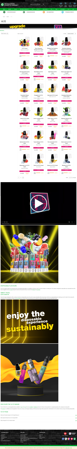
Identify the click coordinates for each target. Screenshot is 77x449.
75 (27, 55)
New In (4, 9)
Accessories (62, 9)
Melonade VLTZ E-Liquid (52, 95)
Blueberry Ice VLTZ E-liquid (66, 166)
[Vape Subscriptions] (44, 12)
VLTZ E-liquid (24, 48)
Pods (32, 9)
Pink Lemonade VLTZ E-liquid (52, 142)
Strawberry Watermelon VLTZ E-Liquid (66, 96)
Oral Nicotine (45, 9)
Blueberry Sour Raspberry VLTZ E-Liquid (52, 49)
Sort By (65, 33)
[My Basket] (74, 4)
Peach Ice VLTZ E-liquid (38, 165)
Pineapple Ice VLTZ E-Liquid (38, 96)
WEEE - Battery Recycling (24, 439)
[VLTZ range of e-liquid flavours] (29, 282)
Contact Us (3, 434)
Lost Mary (38, 289)
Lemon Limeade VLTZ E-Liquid (39, 119)
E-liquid (15, 9)
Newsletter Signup (61, 3)
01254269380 (65, 6)
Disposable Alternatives (24, 9)
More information (65, 435)
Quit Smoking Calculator (5, 440)
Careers (40, 438)
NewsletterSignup (61, 6)
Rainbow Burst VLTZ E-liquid (24, 142)
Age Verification (4, 437)
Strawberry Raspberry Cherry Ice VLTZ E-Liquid (66, 49)
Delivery (2, 436)
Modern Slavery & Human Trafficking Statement (29, 438)
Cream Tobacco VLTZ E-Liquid (52, 119)
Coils (51, 9)
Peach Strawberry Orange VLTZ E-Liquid (38, 49)
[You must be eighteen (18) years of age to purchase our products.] (65, 433)
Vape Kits (38, 9)
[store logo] (10, 4)
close (71, 447)
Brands (9, 9)
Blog (68, 9)
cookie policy (67, 447)
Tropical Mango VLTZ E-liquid (39, 142)
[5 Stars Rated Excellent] (4, 12)
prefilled (31, 407)
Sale (73, 9)
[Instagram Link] (68, 438)
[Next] (23, 178)
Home (4, 16)
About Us (41, 434)
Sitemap (21, 442)
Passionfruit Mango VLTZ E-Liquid (25, 96)
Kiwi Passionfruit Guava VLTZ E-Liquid (25, 72)
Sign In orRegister (70, 3)
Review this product (41, 56)
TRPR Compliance (23, 440)
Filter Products (3, 33)
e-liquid (11, 289)
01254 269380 (65, 3)
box (25, 407)
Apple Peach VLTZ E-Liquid (52, 72)
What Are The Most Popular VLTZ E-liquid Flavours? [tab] (10, 415)
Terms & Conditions (23, 434)
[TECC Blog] (74, 438)
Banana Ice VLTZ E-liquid (52, 165)
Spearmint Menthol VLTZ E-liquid (66, 119)
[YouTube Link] (71, 438)
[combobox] (37, 4)
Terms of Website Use (24, 437)
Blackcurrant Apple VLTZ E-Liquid (66, 72)
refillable (35, 407)
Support (2, 438)
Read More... (2, 30)
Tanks (56, 9)
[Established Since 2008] (24, 12)
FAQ (2, 439)
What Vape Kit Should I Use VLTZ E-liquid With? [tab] (9, 417)
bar (21, 407)
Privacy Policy (22, 436)
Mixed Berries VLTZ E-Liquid (38, 72)
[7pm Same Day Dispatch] (63, 12)
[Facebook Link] (63, 438)
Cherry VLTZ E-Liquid (24, 118)
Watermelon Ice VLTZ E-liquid (25, 166)
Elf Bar (34, 289)
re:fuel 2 (3, 408)
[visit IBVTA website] (72, 433)
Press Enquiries (42, 437)
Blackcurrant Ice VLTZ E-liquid (66, 142)
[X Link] (65, 438)
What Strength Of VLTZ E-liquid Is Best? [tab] (8, 420)
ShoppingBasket (74, 6)
